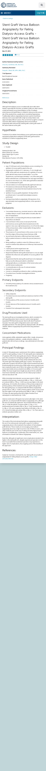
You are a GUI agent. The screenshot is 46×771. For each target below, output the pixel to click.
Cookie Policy (36, 755)
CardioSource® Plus (9, 614)
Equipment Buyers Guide (10, 647)
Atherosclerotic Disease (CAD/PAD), (28, 466)
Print (18, 55)
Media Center (7, 746)
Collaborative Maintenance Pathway (13, 620)
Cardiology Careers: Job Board (12, 637)
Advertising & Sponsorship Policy (13, 748)
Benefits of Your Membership (11, 573)
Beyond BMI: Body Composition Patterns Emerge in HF (20, 501)
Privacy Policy (35, 752)
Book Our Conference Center (11, 563)
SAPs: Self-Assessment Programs (12, 612)
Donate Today (9, 586)
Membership (8, 566)
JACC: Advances (7, 664)
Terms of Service (26, 755)
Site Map (5, 757)
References (5, 98)
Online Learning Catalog (10, 606)
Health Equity (6, 552)
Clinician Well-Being (8, 633)
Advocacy (5, 550)
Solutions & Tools (10, 630)
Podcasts (5, 600)
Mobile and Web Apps (9, 651)
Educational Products (9, 645)
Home (13, 537)
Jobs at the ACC (7, 556)
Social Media (38, 748)
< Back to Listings (7, 18)
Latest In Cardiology (11, 591)
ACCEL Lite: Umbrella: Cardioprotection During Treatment (21, 495)
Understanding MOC (9, 622)
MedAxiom (7, 706)
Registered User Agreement (11, 755)
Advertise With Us (17, 746)
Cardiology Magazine (9, 595)
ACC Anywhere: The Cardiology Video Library (16, 610)
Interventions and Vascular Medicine (29, 468)
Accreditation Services (13, 698)
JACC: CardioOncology (9, 670)
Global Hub (6, 579)
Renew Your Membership (10, 571)
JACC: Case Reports (8, 676)
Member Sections (8, 575)
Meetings (5, 624)
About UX (5, 750)
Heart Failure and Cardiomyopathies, (27, 462)
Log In (39, 13)
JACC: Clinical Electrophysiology (12, 678)
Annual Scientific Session (10, 626)
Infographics (6, 643)
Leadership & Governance (10, 546)
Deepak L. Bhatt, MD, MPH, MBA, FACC (13, 70)
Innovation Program (9, 554)
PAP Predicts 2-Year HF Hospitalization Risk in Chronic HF (20, 515)
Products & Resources (9, 608)
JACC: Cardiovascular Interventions (13, 674)
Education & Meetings (12, 603)
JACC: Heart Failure (8, 680)
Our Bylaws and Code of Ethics (12, 559)
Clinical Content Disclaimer (18, 750)
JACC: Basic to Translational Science (13, 668)
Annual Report (25, 752)
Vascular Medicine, (9, 466)
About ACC (7, 544)
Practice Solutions (8, 639)
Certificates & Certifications (11, 616)
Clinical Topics (9, 655)
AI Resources (6, 649)
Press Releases (28, 748)
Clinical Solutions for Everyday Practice (14, 641)
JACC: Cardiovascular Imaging (11, 672)
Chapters (5, 577)
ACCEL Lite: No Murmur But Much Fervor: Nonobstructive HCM (22, 521)
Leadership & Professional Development (15, 618)
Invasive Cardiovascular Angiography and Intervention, (21, 464)
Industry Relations (8, 561)
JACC (4, 661)
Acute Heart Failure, (9, 468)
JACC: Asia (6, 666)
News (4, 593)
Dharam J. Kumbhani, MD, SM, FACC (13, 65)
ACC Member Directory (10, 581)
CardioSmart (8, 702)
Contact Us (8, 710)
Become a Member (8, 569)
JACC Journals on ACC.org (13, 659)
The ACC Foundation (9, 548)
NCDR (5, 693)
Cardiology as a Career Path (11, 635)
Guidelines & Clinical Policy (11, 598)
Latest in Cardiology (22, 537)
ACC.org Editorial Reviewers (11, 752)
